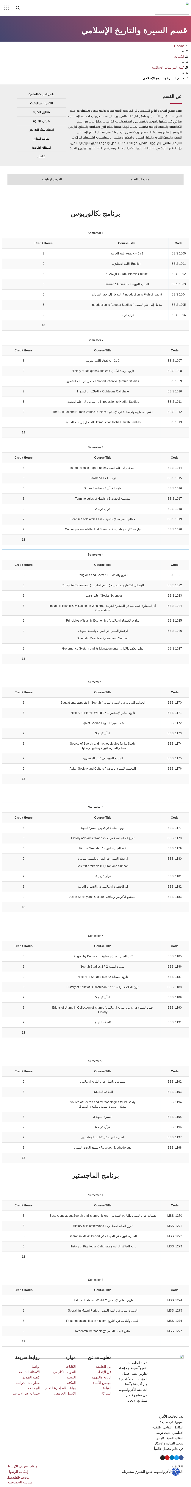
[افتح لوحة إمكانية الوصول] (175, 1471)
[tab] (140, 179)
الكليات (179, 56)
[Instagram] (162, 1457)
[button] (17, 8)
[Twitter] (176, 1457)
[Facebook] (181, 1457)
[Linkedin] (172, 1457)
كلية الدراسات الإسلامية (167, 67)
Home (179, 46)
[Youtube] (167, 1457)
